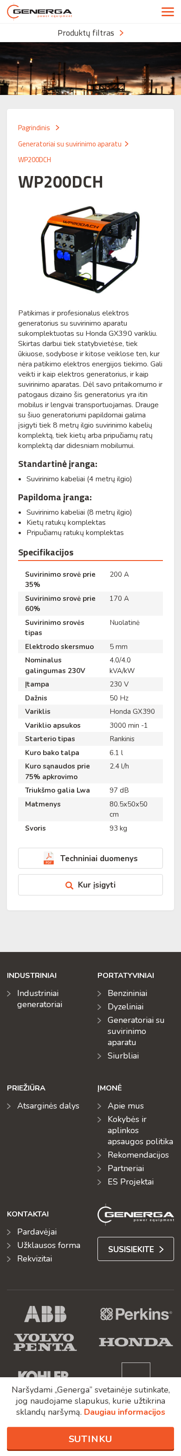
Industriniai (32, 976)
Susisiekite (132, 1249)
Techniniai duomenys (99, 858)
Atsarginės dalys (48, 1105)
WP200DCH (34, 159)
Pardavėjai (37, 1231)
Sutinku (91, 1439)
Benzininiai (127, 993)
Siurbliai (123, 1055)
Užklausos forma (48, 1245)
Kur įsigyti (97, 885)
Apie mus (126, 1105)
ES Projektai (131, 1181)
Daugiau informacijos (124, 1412)
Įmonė (109, 1088)
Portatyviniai (125, 976)
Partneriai (126, 1168)
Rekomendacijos (138, 1154)
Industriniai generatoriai (39, 999)
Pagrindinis (34, 127)
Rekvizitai (34, 1258)
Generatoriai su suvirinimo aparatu (70, 144)
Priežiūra (26, 1088)
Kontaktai (28, 1214)
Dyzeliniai (125, 1006)
